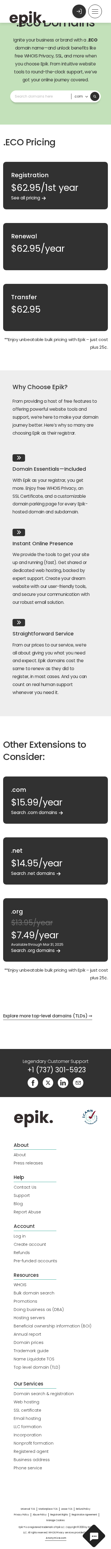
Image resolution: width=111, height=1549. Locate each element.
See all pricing (25, 198)
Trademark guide (31, 1351)
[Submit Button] (94, 96)
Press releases (28, 1163)
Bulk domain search (34, 1293)
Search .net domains (33, 873)
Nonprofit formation (34, 1443)
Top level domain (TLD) (37, 1367)
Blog (18, 1204)
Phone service (28, 1468)
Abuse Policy (40, 1514)
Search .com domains (34, 812)
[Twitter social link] (48, 1082)
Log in (20, 1236)
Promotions (25, 1301)
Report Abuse (27, 1212)
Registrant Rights (59, 1514)
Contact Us (25, 1187)
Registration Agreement (84, 1514)
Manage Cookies (55, 1520)
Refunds (22, 1252)
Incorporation (28, 1435)
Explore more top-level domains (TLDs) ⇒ (47, 1016)
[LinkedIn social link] (63, 1082)
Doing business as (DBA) (39, 1309)
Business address (32, 1460)
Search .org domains (33, 950)
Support (22, 1195)
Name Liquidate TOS (34, 1359)
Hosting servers (29, 1318)
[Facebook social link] (33, 1082)
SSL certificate (27, 1410)
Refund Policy (83, 1509)
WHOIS (20, 1285)
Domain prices (29, 1342)
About (20, 1155)
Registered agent (31, 1451)
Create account (30, 1244)
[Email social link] (78, 1082)
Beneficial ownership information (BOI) (52, 1326)
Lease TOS (66, 1509)
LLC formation (28, 1427)
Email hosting (27, 1418)
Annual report (27, 1334)
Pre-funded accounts (35, 1261)
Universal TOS (28, 1509)
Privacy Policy (21, 1514)
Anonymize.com (56, 1538)
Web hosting (26, 1402)
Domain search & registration (44, 1394)
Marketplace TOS (48, 1509)
